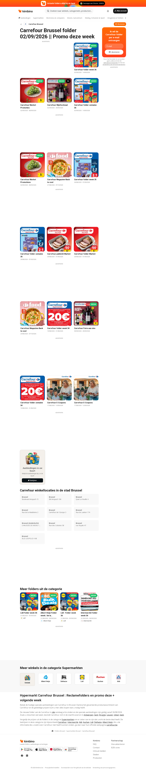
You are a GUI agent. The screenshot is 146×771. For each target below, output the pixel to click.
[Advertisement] (46, 58)
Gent (96, 715)
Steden (96, 754)
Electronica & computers (55, 18)
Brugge (102, 715)
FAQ (94, 744)
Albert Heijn (108, 722)
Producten (97, 758)
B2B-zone (115, 747)
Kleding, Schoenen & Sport (95, 18)
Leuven (110, 715)
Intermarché (73, 722)
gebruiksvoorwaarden (110, 63)
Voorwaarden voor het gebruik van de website (76, 768)
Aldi (80, 722)
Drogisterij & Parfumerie (116, 18)
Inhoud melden (99, 751)
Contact (96, 747)
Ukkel (116, 715)
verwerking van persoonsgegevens (114, 65)
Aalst (122, 715)
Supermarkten (38, 18)
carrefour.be (112, 725)
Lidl (91, 722)
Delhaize (98, 722)
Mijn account (122, 11)
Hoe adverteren (118, 744)
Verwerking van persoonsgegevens (104, 768)
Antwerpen (88, 715)
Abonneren (121, 24)
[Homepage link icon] (52, 731)
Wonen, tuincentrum (74, 18)
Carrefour (62, 722)
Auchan (86, 722)
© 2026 (37, 768)
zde (53, 712)
